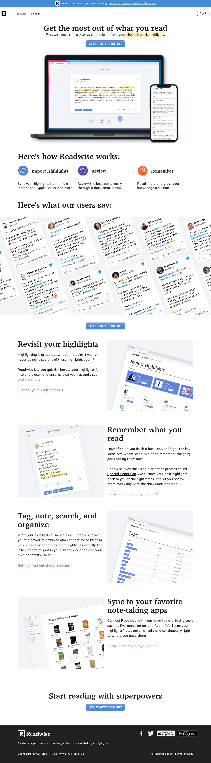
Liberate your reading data (39, 390)
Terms (178, 753)
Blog (44, 753)
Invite (62, 753)
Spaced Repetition (121, 474)
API (70, 753)
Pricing (53, 753)
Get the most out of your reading (43, 565)
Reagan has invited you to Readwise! (109, 3)
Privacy (188, 753)
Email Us (79, 753)
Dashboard (24, 753)
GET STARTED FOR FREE (105, 44)
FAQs (36, 753)
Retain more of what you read (130, 494)
